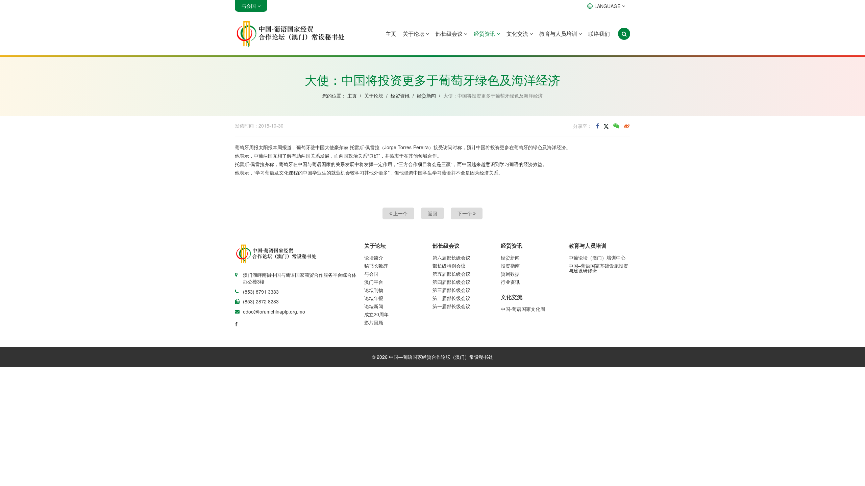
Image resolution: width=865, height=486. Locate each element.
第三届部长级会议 (451, 290)
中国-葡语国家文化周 (523, 308)
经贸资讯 (485, 33)
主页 (391, 33)
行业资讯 (510, 281)
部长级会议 (450, 33)
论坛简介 (373, 257)
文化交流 (517, 33)
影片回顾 (373, 322)
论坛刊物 (373, 290)
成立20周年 (376, 314)
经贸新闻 (426, 95)
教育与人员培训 (558, 33)
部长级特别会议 (449, 265)
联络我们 (599, 33)
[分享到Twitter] (606, 126)
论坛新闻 (373, 306)
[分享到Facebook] (597, 126)
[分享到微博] (626, 126)
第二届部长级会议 (451, 298)
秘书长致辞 (376, 265)
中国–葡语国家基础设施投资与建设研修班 (598, 268)
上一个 (399, 213)
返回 (432, 213)
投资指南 (510, 265)
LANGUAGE (607, 6)
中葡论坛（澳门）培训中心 (597, 257)
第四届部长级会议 (451, 281)
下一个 (465, 213)
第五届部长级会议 (451, 273)
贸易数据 (510, 273)
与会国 (371, 273)
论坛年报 (373, 298)
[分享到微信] (616, 126)
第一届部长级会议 (451, 306)
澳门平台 (373, 281)
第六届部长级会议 (451, 257)
